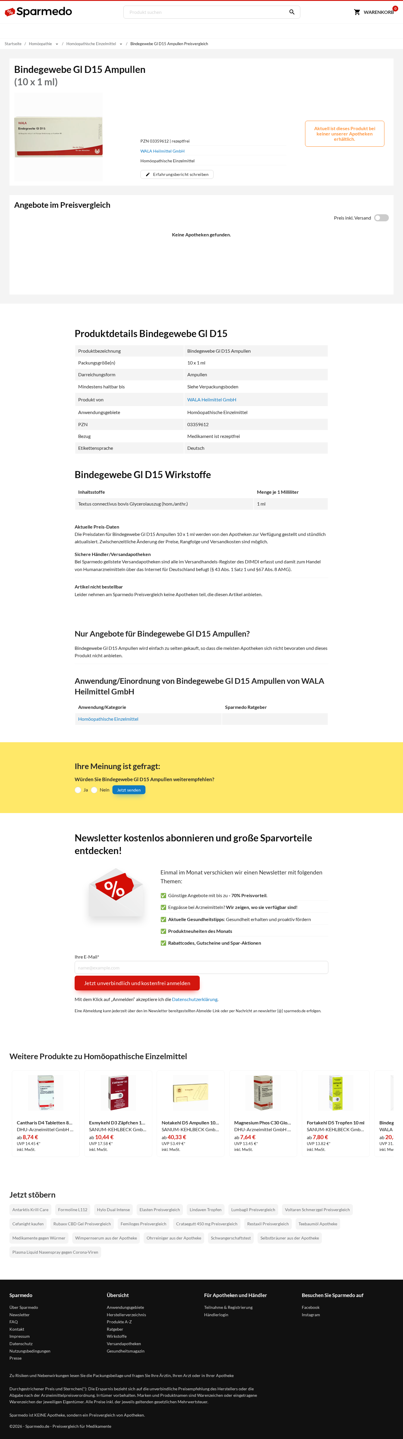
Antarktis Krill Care (30, 1209)
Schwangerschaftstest (231, 1237)
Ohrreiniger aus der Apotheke (174, 1237)
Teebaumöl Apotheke (318, 1223)
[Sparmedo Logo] (39, 12)
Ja (85, 789)
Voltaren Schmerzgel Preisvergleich (317, 1209)
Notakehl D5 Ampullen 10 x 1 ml (190, 1122)
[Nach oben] (387, 1423)
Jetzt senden (129, 789)
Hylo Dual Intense (113, 1209)
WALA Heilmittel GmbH (162, 150)
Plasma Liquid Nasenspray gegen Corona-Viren (55, 1252)
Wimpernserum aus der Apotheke (106, 1237)
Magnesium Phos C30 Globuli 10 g (263, 1122)
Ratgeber (115, 1329)
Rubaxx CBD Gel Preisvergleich (82, 1223)
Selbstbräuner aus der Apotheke (290, 1237)
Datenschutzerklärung (194, 999)
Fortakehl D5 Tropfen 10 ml (335, 1122)
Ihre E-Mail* (87, 956)
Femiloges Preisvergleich (143, 1223)
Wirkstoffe (117, 1336)
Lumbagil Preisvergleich (253, 1209)
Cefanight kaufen (28, 1223)
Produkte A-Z (119, 1321)
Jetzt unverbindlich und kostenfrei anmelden (137, 983)
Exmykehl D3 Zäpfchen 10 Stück (118, 1122)
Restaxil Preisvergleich (268, 1223)
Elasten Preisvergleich (160, 1209)
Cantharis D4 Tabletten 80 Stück (46, 1122)
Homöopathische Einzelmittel (108, 719)
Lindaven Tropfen (206, 1209)
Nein (104, 789)
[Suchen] (291, 12)
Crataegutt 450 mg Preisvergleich (206, 1223)
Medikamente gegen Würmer (38, 1237)
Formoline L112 (72, 1209)
